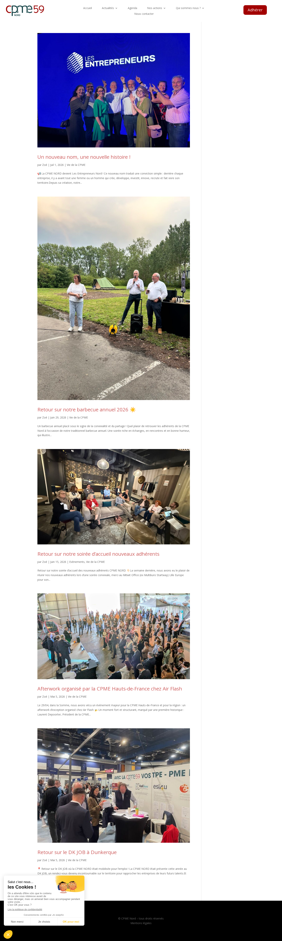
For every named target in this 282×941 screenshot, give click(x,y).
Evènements (77, 562)
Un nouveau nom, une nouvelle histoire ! (83, 156)
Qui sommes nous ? (188, 8)
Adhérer (255, 9)
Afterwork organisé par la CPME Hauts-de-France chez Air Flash (109, 688)
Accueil (87, 8)
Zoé (44, 165)
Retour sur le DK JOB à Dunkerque (77, 852)
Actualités (108, 8)
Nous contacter (144, 14)
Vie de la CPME (76, 165)
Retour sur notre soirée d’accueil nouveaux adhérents (98, 553)
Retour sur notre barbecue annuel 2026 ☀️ (86, 409)
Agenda (132, 8)
